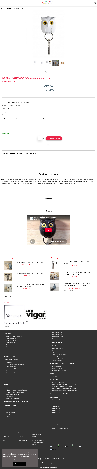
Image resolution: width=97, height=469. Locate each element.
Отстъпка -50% (56, 400)
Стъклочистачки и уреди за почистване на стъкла (65, 390)
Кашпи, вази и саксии (11, 359)
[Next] (46, 316)
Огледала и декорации (58, 358)
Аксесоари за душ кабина (12, 376)
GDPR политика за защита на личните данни (38, 442)
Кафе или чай (9, 396)
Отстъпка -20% (56, 408)
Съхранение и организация (13, 394)
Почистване (54, 379)
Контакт (20, 433)
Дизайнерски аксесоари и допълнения (16, 401)
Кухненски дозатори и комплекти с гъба (17, 390)
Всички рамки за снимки (59, 356)
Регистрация (22, 429)
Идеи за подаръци (10, 412)
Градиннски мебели (57, 338)
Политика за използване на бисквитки (36, 434)
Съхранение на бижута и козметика (62, 363)
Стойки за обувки (10, 347)
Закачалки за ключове (18, 8)
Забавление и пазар (10, 405)
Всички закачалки (10, 353)
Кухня (6, 384)
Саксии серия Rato (57, 332)
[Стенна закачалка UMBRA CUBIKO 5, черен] (54, 264)
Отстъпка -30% (56, 404)
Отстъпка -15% (56, 410)
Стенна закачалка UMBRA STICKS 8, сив (30, 262)
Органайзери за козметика (59, 370)
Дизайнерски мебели (10, 356)
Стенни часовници (57, 360)
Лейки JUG (9, 362)
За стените (53, 345)
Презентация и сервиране (12, 398)
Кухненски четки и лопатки (59, 382)
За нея (8, 416)
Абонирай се (9, 297)
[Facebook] (51, 435)
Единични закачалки (11, 338)
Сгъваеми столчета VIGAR (59, 394)
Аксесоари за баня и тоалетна (13, 378)
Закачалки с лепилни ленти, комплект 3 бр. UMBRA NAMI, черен (30, 285)
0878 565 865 (62, 432)
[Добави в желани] (92, 132)
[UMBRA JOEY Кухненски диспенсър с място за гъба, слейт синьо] (54, 287)
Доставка (6, 436)
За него (55, 376)
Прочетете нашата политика (48, 460)
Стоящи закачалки (10, 342)
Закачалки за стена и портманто (14, 336)
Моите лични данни (48, 463)
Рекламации (36, 429)
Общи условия (22, 440)
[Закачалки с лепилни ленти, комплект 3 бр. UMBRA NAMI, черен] (8, 288)
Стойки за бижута (57, 368)
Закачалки (9, 8)
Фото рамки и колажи (58, 350)
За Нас (5, 433)
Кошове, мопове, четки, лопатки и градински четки (65, 384)
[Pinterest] (60, 435)
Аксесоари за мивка (11, 387)
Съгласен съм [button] (20, 464)
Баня (52, 373)
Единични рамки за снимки (60, 352)
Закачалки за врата (11, 340)
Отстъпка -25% (56, 406)
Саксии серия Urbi (57, 334)
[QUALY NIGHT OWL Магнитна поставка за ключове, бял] (48, 57)
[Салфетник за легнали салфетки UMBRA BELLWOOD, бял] (54, 276)
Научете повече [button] (18, 459)
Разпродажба (54, 397)
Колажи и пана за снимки (59, 354)
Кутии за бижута (56, 366)
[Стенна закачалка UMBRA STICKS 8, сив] (8, 265)
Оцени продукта (49, 72)
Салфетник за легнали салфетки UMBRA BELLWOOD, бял (77, 273)
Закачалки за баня (10, 381)
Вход (4, 440)
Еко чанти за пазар (10, 407)
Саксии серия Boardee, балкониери (15, 364)
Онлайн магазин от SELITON (48, 467)
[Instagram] (56, 435)
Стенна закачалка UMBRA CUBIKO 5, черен (77, 262)
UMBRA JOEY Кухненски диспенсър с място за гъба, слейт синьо (78, 284)
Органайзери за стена (11, 344)
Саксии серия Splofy (11, 368)
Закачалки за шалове (11, 351)
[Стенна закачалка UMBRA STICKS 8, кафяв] (8, 277)
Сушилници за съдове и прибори (15, 389)
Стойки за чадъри (56, 342)
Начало (2, 8)
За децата (8, 410)
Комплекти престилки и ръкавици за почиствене (64, 388)
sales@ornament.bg (62, 428)
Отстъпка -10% (56, 412)
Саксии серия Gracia (11, 366)
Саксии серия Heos (11, 370)
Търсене (20, 436)
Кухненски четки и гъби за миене (15, 392)
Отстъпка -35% (56, 402)
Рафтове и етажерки (57, 348)
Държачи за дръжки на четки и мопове (62, 386)
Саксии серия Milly (11, 373)
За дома (9, 414)
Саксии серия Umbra (57, 336)
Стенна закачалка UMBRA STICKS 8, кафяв (30, 273)
